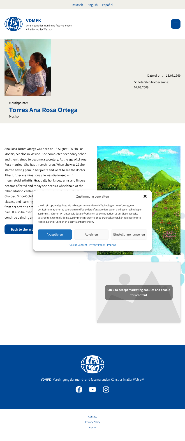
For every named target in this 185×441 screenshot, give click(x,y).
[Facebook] (79, 389)
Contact (92, 416)
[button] (145, 196)
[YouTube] (92, 389)
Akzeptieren (55, 234)
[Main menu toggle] (175, 24)
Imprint (111, 244)
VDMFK (33, 20)
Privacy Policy (97, 244)
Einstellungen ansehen (129, 234)
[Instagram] (106, 389)
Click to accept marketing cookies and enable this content (138, 292)
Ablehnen (91, 234)
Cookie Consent (78, 244)
